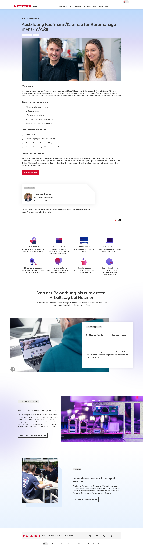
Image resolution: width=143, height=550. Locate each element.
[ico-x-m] (104, 536)
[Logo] (31, 536)
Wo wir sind (91, 6)
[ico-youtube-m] (97, 536)
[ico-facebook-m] (118, 536)
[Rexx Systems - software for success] (117, 220)
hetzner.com (55, 544)
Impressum (71, 544)
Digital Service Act (94, 544)
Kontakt (63, 544)
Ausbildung (103, 6)
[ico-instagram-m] (90, 536)
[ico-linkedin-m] (111, 536)
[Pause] (12, 369)
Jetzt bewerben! (30, 173)
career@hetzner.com (64, 209)
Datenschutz (82, 544)
